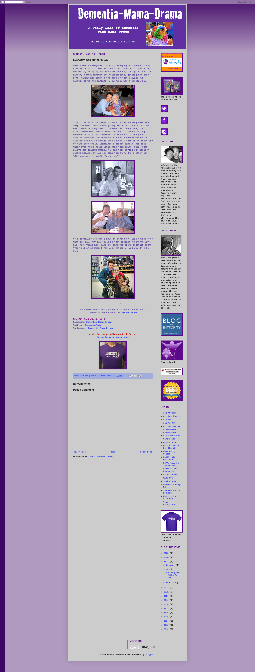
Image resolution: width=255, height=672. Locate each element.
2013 (167, 625)
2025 (167, 553)
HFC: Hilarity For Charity (171, 447)
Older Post (146, 452)
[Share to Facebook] (137, 375)
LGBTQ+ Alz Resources (169, 458)
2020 (167, 596)
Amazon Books (129, 313)
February (171, 583)
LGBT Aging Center (169, 453)
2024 (167, 557)
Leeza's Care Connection (170, 470)
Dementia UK (169, 442)
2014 (167, 621)
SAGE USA (168, 478)
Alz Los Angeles (172, 416)
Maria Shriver (171, 475)
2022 (167, 588)
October (171, 565)
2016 (167, 613)
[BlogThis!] (132, 375)
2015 (167, 617)
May (168, 569)
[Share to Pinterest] (140, 375)
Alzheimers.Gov (171, 436)
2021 (167, 592)
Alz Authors (169, 413)
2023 (167, 562)
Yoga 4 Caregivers (169, 503)
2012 (167, 629)
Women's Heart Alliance (171, 497)
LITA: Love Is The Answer (171, 464)
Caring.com (169, 439)
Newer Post (80, 452)
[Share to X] (135, 375)
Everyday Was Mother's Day (173, 575)
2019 (167, 600)
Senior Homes (170, 481)
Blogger (149, 655)
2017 (167, 609)
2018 (167, 604)
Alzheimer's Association (169, 431)
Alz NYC (167, 420)
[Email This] (130, 375)
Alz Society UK (171, 426)
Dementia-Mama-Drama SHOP (113, 337)
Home (112, 452)
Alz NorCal (169, 423)
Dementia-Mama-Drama (99, 322)
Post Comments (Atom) (102, 457)
